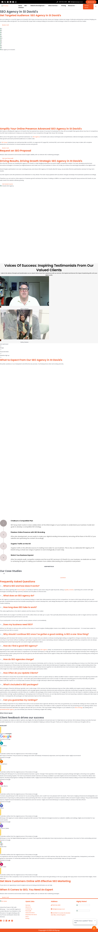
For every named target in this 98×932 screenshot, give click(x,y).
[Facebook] (2, 2)
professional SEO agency (7, 709)
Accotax (4, 579)
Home (20, 5)
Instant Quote (87, 6)
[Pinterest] (13, 2)
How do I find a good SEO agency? (20, 645)
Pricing (63, 5)
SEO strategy (78, 707)
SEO (25, 5)
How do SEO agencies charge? (18, 659)
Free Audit (28, 911)
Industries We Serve (31, 914)
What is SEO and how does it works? (21, 586)
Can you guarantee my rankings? (20, 700)
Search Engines (21, 590)
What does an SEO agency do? (18, 595)
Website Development (37, 5)
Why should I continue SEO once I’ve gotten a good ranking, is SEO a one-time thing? (46, 634)
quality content (69, 590)
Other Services (53, 5)
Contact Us (28, 909)
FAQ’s (27, 916)
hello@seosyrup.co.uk (76, 2)
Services (27, 905)
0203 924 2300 (63, 2)
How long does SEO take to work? (20, 607)
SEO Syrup (4, 142)
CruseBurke (23, 579)
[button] (91, 2)
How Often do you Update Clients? (20, 673)
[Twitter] (5, 2)
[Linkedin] (10, 2)
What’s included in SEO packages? (20, 684)
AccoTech (13, 579)
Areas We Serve (30, 912)
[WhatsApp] (16, 2)
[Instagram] (8, 2)
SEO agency (44, 649)
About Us (28, 907)
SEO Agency (36, 137)
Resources (71, 5)
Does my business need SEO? (18, 624)
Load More (63, 577)
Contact (21, 7)
